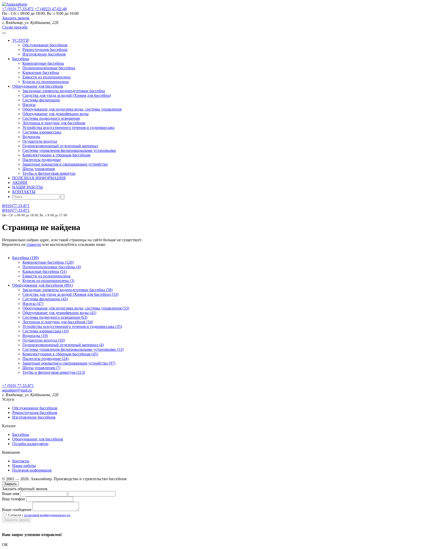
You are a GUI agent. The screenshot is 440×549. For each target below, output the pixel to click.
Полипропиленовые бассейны (48, 68)
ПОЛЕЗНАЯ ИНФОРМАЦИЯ (39, 178)
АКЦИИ (19, 182)
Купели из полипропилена (45, 81)
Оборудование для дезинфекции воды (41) (59, 313)
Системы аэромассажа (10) (45, 331)
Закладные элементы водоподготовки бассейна (63, 91)
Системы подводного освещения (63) (54, 317)
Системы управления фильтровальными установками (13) (72, 349)
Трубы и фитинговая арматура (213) (53, 372)
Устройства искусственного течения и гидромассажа (68, 127)
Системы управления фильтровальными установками (69, 150)
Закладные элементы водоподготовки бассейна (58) (67, 290)
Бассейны (20, 59)
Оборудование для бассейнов (37, 86)
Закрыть (10, 484)
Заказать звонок (16, 18)
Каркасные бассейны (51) (44, 271)
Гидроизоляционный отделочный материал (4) (63, 345)
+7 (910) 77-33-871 (18, 9)
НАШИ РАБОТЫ (27, 187)
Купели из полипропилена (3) (48, 280)
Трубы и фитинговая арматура (48, 173)
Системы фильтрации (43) (45, 299)
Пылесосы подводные (41, 159)
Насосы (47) (32, 303)
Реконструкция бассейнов (44, 49)
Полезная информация (31, 470)
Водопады (31, 137)
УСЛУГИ (20, 40)
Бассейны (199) (25, 258)
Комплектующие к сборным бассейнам (56, 155)
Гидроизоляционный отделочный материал (60, 146)
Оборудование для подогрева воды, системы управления (71, 109)
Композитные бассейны (43, 63)
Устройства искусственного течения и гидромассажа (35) (72, 326)
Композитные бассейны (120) (48, 262)
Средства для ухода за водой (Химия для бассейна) (66, 95)
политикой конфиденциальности (47, 515)
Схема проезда (15, 27)
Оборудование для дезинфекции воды (55, 114)
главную (33, 244)
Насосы (29, 104)
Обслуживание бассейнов (44, 45)
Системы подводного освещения (51, 118)
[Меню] (4, 33)
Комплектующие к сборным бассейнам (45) (60, 354)
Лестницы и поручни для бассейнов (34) (57, 322)
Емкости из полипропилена (46, 77)
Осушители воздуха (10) (43, 340)
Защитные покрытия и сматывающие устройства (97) (68, 363)
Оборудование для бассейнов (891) (42, 285)
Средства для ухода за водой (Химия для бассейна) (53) (70, 294)
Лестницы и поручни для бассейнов (53, 123)
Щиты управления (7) (41, 368)
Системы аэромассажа (41, 132)
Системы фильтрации (41, 100)
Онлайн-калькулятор (30, 443)
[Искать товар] (62, 196)
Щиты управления (38, 169)
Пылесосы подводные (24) (45, 358)
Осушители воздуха (39, 141)
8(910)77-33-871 (16, 206)
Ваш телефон (13, 499)
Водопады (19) (35, 335)
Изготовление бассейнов (44, 54)
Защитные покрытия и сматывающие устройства (65, 164)
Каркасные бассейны (40, 72)
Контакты (20, 461)
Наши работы (24, 465)
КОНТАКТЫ (23, 192)
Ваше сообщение (17, 509)
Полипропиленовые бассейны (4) (51, 267)
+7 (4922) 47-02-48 (51, 9)
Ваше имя (10, 493)
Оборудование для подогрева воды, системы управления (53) (75, 308)
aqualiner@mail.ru (17, 390)
